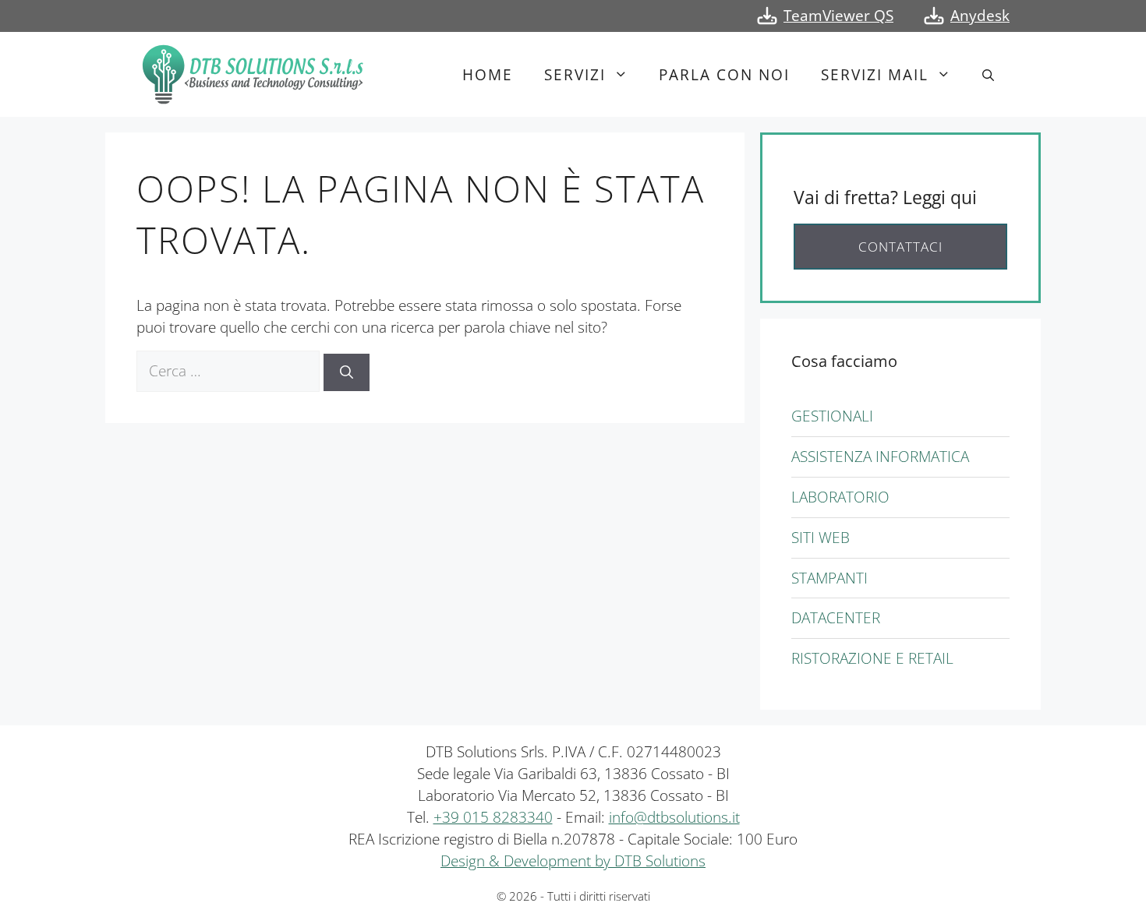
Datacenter (835, 617)
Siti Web (820, 537)
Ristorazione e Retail (872, 658)
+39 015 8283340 (493, 817)
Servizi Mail (874, 74)
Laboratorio (840, 496)
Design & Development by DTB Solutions (573, 860)
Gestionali (832, 415)
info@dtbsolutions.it (674, 817)
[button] (988, 74)
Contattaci (900, 247)
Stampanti (829, 577)
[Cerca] (347, 372)
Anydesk (980, 15)
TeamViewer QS (838, 15)
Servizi (575, 74)
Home (487, 74)
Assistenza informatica (880, 456)
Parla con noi (724, 74)
